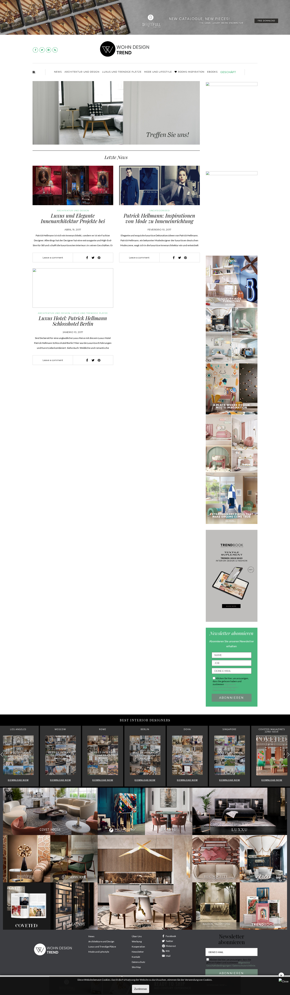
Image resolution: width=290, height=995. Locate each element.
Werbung (137, 941)
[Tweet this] (93, 257)
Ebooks (212, 71)
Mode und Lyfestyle (98, 951)
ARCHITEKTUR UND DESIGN (82, 71)
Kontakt (136, 956)
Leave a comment (53, 257)
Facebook (171, 936)
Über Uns (137, 936)
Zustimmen (140, 988)
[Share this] (87, 257)
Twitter (169, 941)
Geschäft (228, 72)
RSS (167, 950)
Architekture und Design (101, 941)
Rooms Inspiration (191, 71)
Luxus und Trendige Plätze (102, 946)
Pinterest (171, 946)
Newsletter (138, 951)
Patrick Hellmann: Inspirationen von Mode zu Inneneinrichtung (159, 218)
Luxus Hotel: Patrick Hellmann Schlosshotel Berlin (73, 321)
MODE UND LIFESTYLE (158, 71)
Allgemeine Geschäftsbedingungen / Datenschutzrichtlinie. (226, 687)
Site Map (136, 967)
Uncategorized (159, 210)
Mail (168, 955)
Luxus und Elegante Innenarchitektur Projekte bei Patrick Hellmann (73, 221)
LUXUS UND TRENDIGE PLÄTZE (121, 71)
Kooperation (138, 946)
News (58, 71)
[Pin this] (99, 257)
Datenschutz (138, 961)
